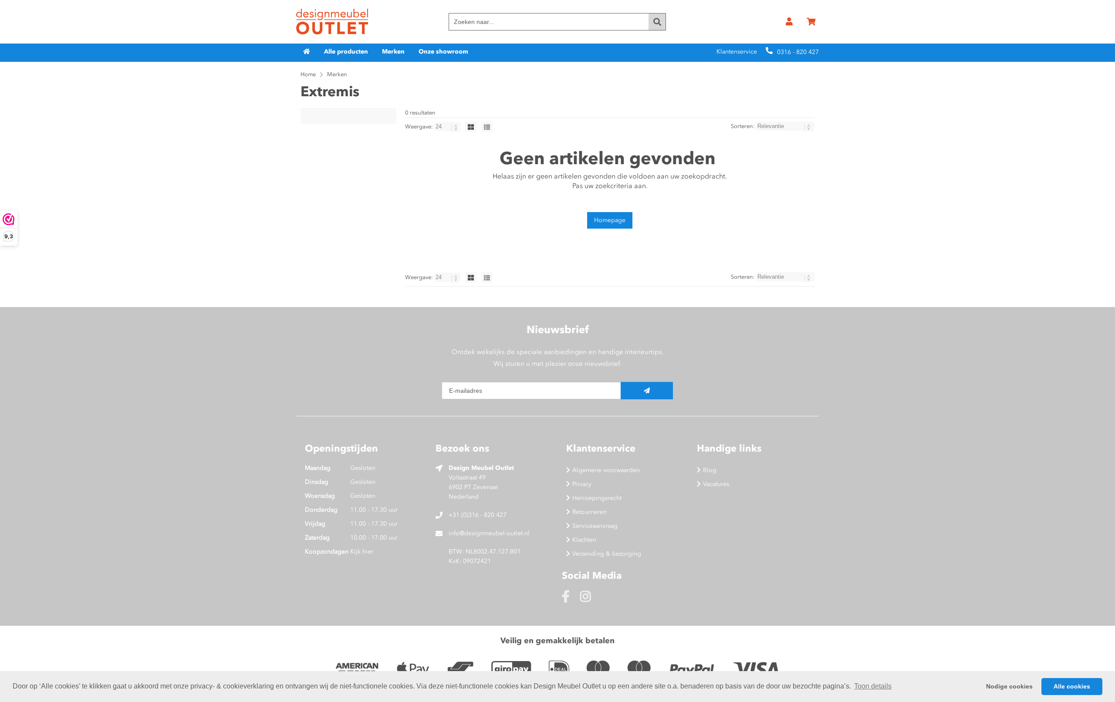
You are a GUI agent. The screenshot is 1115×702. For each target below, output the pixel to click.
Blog (709, 470)
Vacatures (716, 484)
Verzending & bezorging (606, 553)
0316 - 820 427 (798, 52)
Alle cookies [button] (1072, 686)
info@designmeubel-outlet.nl (489, 533)
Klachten (584, 539)
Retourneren (589, 512)
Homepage (609, 220)
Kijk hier (361, 551)
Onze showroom (443, 51)
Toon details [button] (873, 686)
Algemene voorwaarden (606, 470)
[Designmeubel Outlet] (332, 22)
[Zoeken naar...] (657, 21)
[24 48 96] (448, 126)
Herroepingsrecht (597, 498)
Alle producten (346, 51)
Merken (393, 51)
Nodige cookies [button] (1009, 686)
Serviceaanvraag (595, 526)
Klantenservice (736, 51)
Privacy (581, 484)
